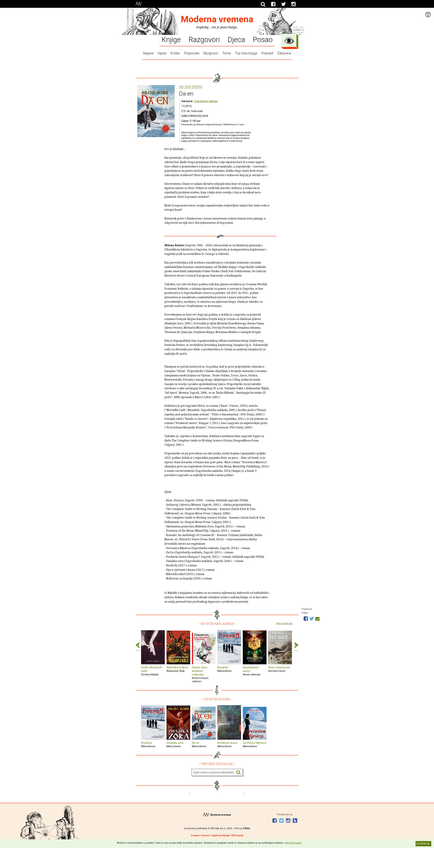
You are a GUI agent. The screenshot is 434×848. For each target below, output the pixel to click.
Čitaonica (284, 53)
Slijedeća (296, 646)
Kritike (175, 53)
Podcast (267, 53)
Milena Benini (190, 87)
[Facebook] (273, 4)
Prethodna (138, 646)
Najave (148, 53)
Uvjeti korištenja (220, 835)
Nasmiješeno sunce (251, 670)
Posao (263, 39)
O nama (195, 835)
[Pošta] (317, 618)
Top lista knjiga (246, 53)
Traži (238, 772)
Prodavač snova (227, 744)
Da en (199, 744)
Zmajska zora (174, 744)
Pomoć (205, 835)
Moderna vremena (217, 19)
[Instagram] (293, 4)
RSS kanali (237, 835)
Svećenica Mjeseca (254, 744)
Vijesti (162, 53)
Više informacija (292, 842)
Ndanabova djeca (177, 668)
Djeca (236, 39)
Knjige (171, 39)
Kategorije (289, 40)
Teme (226, 53)
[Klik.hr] (295, 821)
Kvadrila (224, 668)
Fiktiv (246, 828)
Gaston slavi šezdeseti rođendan (200, 674)
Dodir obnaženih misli (151, 670)
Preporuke (191, 53)
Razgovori (204, 39)
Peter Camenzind (279, 668)
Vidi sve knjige (284, 623)
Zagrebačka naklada (206, 101)
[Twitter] (283, 4)
